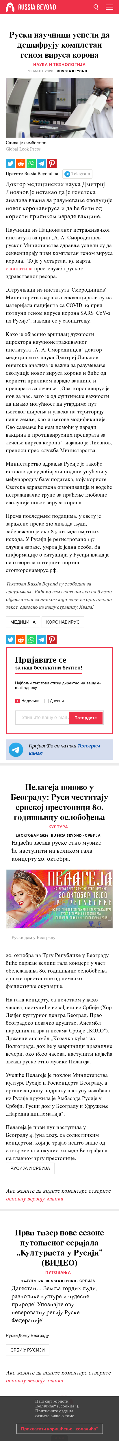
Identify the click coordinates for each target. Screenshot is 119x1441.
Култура (58, 827)
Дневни (57, 700)
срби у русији (27, 1350)
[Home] (10, 7)
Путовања (58, 1272)
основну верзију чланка (34, 1199)
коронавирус (63, 622)
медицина (23, 622)
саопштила (19, 269)
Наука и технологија (59, 64)
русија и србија (30, 1168)
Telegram (80, 174)
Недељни (30, 700)
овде (63, 1411)
